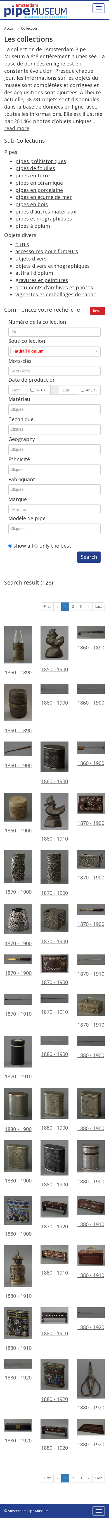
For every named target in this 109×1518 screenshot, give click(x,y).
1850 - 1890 (18, 672)
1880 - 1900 (18, 1129)
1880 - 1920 (54, 1399)
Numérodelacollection (37, 321)
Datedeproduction (32, 379)
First (47, 606)
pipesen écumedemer (43, 197)
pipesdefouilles (35, 168)
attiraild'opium (34, 272)
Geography (21, 439)
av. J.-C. (41, 390)
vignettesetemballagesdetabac (55, 294)
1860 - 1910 (54, 838)
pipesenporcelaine (39, 190)
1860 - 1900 (18, 765)
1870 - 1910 (90, 1024)
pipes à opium (32, 225)
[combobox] (54, 351)
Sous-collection (26, 340)
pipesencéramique (39, 182)
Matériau (19, 399)
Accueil (9, 28)
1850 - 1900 (54, 669)
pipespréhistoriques (40, 161)
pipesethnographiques (43, 218)
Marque (17, 499)
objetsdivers (31, 258)
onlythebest (55, 545)
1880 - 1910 (90, 1224)
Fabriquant (21, 479)
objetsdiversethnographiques (52, 265)
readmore (16, 128)
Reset (97, 310)
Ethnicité (19, 459)
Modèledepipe (27, 518)
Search (89, 556)
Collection (29, 28)
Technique (21, 419)
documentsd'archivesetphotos (54, 287)
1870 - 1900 (90, 823)
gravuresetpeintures (41, 280)
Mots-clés (20, 361)
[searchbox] (55, 350)
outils (22, 244)
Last (98, 606)
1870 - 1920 (54, 1226)
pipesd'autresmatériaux (45, 211)
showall (23, 545)
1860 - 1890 (90, 647)
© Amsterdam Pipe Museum (26, 1510)
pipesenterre (32, 175)
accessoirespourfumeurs (46, 251)
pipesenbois (31, 204)
